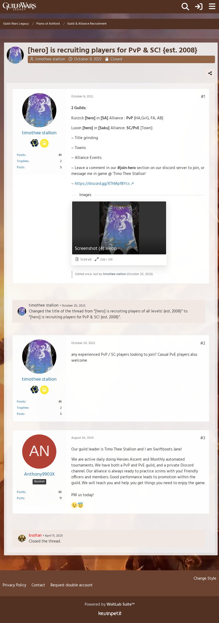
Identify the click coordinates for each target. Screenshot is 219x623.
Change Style (205, 579)
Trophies (23, 161)
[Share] (210, 73)
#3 (202, 438)
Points (21, 155)
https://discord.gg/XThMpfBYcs (102, 184)
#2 (202, 343)
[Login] (198, 6)
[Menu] (212, 6)
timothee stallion (50, 59)
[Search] (185, 6)
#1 (203, 97)
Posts (20, 167)
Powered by (110, 604)
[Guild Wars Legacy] (19, 6)
